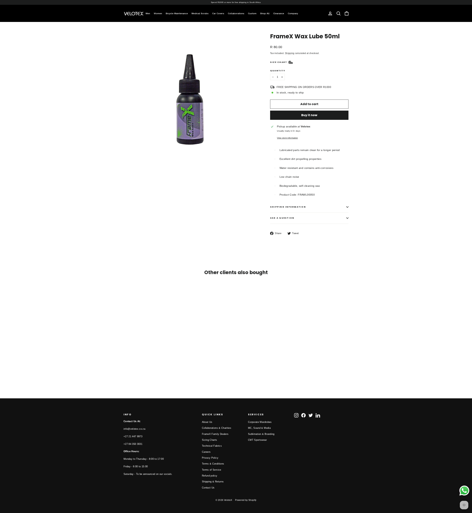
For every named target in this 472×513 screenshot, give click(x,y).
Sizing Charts (209, 440)
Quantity (277, 70)
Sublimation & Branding (261, 434)
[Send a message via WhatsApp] (464, 490)
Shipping (289, 53)
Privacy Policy (210, 457)
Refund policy (209, 475)
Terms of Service (211, 469)
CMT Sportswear (257, 440)
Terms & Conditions (213, 463)
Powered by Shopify (245, 500)
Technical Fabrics (212, 445)
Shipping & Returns (213, 481)
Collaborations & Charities (216, 428)
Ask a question (282, 217)
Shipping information (288, 206)
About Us (207, 422)
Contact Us (208, 487)
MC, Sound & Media (259, 428)
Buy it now (309, 115)
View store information (287, 138)
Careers (206, 452)
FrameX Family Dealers (215, 434)
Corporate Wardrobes (260, 422)
